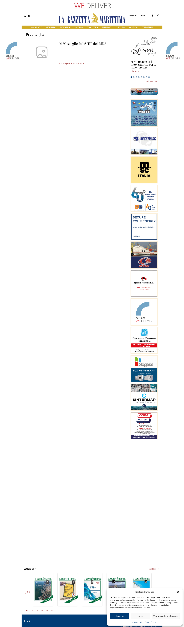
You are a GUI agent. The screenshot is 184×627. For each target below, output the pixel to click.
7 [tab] (146, 77)
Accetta (120, 616)
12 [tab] (54, 610)
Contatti (142, 15)
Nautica (133, 27)
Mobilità (50, 27)
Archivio (153, 568)
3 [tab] (136, 77)
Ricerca (78, 27)
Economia (92, 27)
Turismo (106, 27)
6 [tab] (144, 77)
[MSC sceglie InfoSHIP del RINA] (41, 52)
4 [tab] (139, 77)
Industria (65, 27)
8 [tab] (149, 77)
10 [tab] (49, 610)
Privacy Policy (150, 622)
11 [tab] (52, 610)
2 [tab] (134, 77)
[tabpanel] (144, 67)
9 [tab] (47, 610)
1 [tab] (131, 77)
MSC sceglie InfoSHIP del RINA (83, 43)
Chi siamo (132, 15)
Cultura (120, 27)
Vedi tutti (149, 81)
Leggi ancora (144, 67)
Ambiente (36, 27)
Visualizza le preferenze (165, 616)
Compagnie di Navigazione (71, 63)
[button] (178, 591)
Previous (27, 592)
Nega (140, 616)
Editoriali (147, 27)
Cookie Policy (137, 622)
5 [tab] (141, 77)
